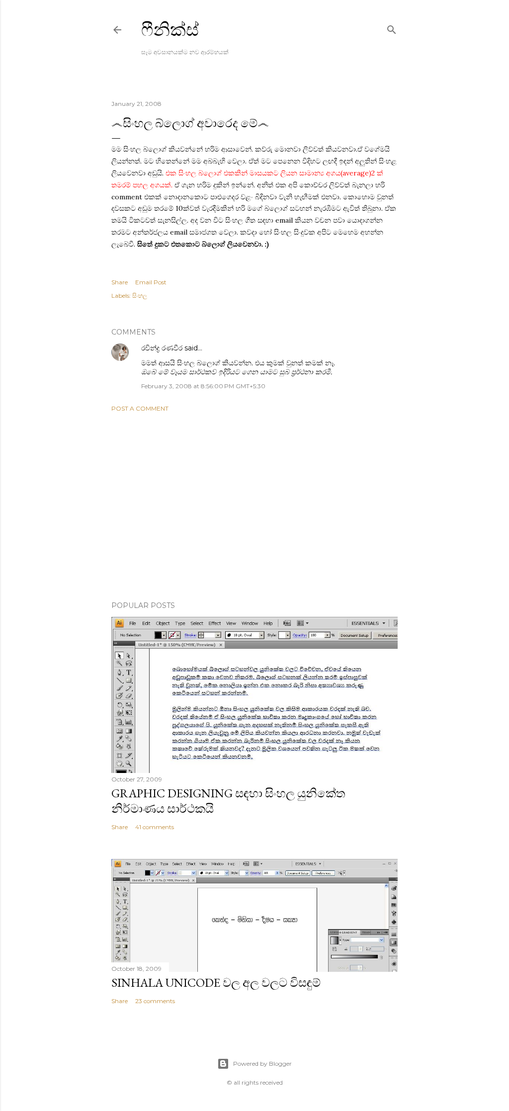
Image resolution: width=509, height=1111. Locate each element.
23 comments (155, 1001)
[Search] (392, 27)
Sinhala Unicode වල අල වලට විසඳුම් (216, 982)
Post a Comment (140, 408)
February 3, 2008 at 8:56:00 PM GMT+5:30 (203, 386)
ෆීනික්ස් (170, 29)
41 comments (154, 827)
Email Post (151, 282)
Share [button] (119, 282)
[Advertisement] (254, 506)
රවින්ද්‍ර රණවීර (161, 347)
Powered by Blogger (262, 1063)
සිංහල (139, 295)
